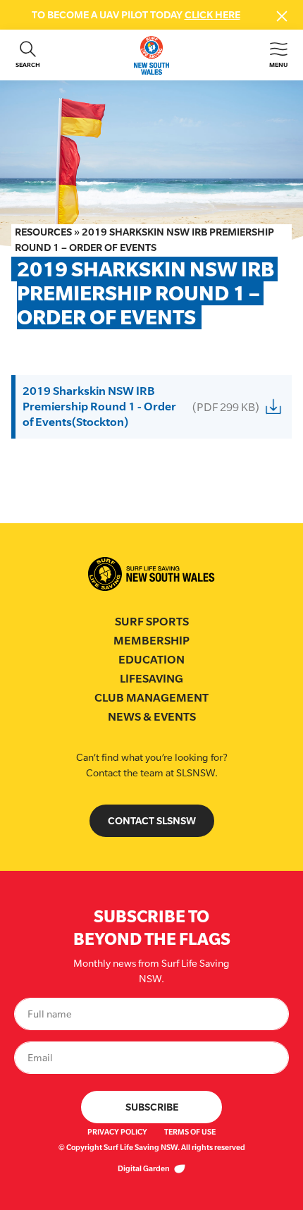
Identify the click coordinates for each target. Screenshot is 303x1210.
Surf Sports (152, 621)
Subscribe (151, 1107)
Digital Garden (144, 1168)
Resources (43, 232)
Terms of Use (190, 1132)
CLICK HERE (212, 14)
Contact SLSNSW (152, 820)
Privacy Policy (117, 1132)
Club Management (151, 697)
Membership (151, 640)
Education (151, 659)
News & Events (152, 716)
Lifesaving (151, 678)
